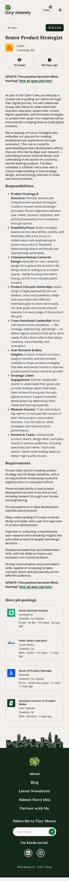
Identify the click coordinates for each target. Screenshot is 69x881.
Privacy (48, 867)
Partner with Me (34, 808)
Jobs (47, 9)
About (34, 773)
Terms (40, 867)
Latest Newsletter (34, 791)
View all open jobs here (35, 81)
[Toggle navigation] (60, 10)
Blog (34, 782)
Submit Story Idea (34, 799)
